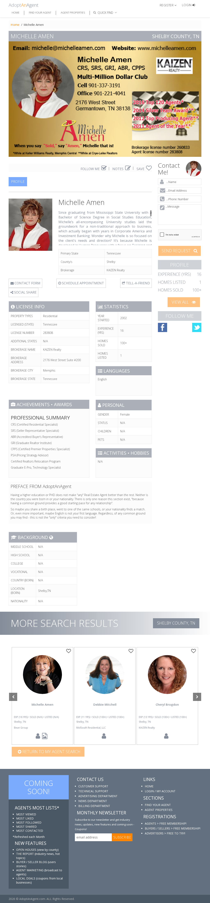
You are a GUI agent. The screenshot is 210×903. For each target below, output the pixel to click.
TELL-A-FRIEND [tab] (137, 283)
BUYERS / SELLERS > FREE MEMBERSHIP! (172, 828)
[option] (42, 696)
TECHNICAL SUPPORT (93, 791)
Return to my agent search (50, 751)
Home (15, 12)
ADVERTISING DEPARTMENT (98, 796)
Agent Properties (73, 12)
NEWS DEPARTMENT (92, 801)
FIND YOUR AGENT (158, 805)
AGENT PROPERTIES (158, 810)
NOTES (118, 169)
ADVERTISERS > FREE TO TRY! (165, 833)
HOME (149, 786)
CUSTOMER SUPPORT (93, 786)
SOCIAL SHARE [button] (25, 292)
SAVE (141, 169)
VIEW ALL (181, 302)
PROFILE (18, 181)
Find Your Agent (40, 12)
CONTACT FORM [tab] (27, 283)
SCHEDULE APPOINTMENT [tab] (82, 283)
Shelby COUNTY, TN (176, 623)
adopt (42, 678)
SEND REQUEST (177, 250)
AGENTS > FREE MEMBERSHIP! (165, 823)
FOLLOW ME (90, 169)
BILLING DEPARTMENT (94, 806)
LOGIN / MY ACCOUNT (160, 791)
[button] (170, 5)
